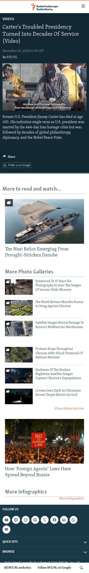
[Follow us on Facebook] (54, 520)
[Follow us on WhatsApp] (73, 520)
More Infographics (71, 498)
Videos (8, 19)
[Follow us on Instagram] (26, 520)
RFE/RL (12, 57)
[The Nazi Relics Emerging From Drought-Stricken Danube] (44, 221)
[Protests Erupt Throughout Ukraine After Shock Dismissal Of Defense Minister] (19, 354)
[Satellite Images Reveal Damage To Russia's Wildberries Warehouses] (19, 328)
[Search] (81, 568)
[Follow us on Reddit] (16, 520)
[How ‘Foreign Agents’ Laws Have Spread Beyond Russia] (44, 441)
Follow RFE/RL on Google (54, 567)
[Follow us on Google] (35, 520)
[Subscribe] (6, 529)
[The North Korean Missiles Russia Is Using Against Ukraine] (19, 308)
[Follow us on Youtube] (6, 520)
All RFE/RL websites (17, 567)
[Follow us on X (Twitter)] (45, 520)
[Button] (9, 158)
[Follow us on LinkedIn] (64, 520)
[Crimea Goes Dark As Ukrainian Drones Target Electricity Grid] (19, 396)
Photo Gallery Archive (69, 408)
